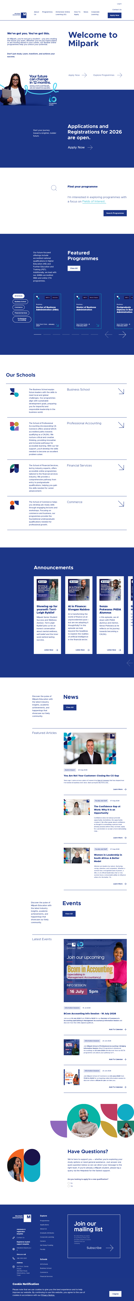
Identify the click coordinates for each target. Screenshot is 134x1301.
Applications (44, 1225)
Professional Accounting (22, 319)
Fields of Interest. (94, 201)
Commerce (19, 307)
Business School (20, 301)
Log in (119, 4)
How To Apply (77, 13)
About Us (36, 13)
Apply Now (114, 15)
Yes (72, 1186)
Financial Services (21, 313)
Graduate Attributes (47, 1233)
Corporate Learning (95, 13)
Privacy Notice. (48, 1295)
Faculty (42, 1249)
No (72, 1183)
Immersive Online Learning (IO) (63, 13)
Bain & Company (103, 780)
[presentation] (108, 334)
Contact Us (116, 10)
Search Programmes (115, 213)
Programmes (47, 12)
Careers (43, 1241)
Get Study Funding (46, 1245)
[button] (37, 334)
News (86, 12)
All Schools (18, 296)
